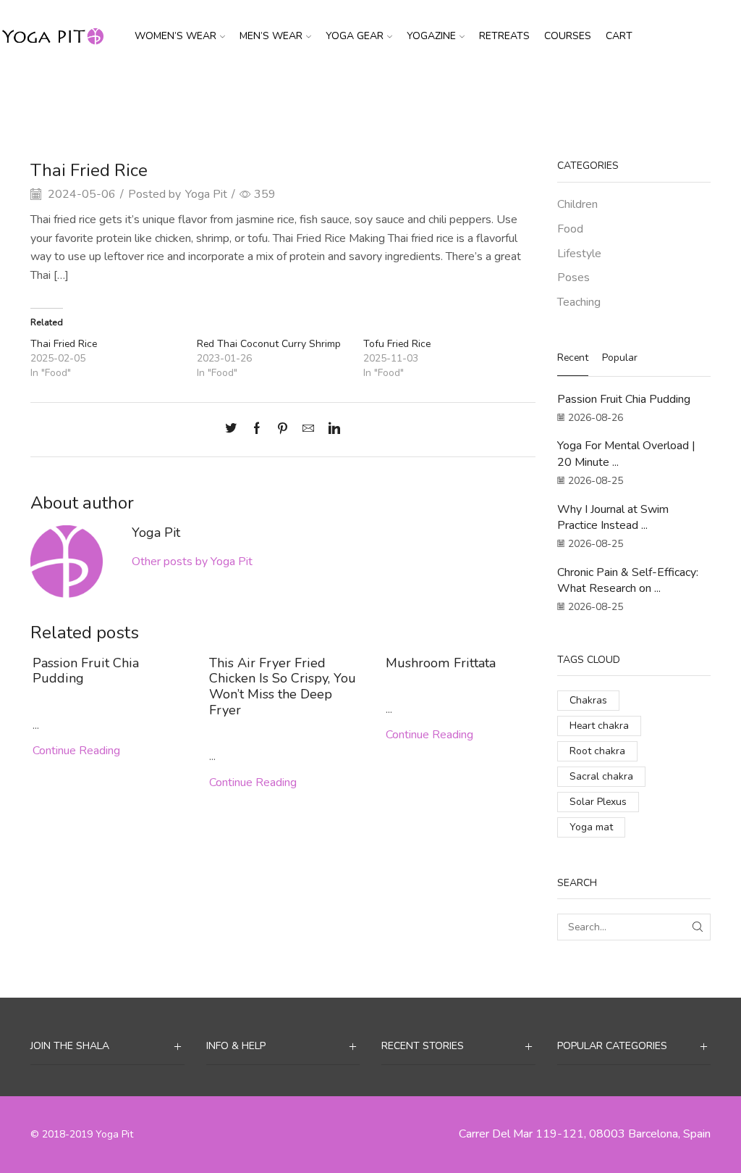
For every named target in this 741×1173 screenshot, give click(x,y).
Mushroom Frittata (441, 663)
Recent (572, 357)
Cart (619, 36)
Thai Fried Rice (63, 344)
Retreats (504, 36)
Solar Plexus (598, 802)
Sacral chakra (601, 776)
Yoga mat (591, 827)
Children (577, 204)
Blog (372, 97)
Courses (567, 36)
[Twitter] (234, 429)
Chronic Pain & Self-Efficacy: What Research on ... (627, 580)
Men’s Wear (271, 36)
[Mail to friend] (308, 429)
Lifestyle (579, 254)
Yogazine (431, 36)
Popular (620, 357)
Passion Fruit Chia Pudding (86, 671)
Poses (573, 277)
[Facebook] (257, 429)
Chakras (588, 700)
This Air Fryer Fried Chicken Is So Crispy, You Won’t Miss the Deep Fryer (282, 686)
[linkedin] (330, 429)
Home (336, 97)
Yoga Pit (206, 194)
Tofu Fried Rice (397, 344)
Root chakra (597, 751)
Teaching (579, 302)
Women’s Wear (175, 36)
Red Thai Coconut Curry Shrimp (269, 344)
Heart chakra (599, 725)
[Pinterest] (282, 429)
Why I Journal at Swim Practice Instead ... (613, 517)
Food (407, 97)
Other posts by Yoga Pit (192, 561)
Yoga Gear (355, 36)
